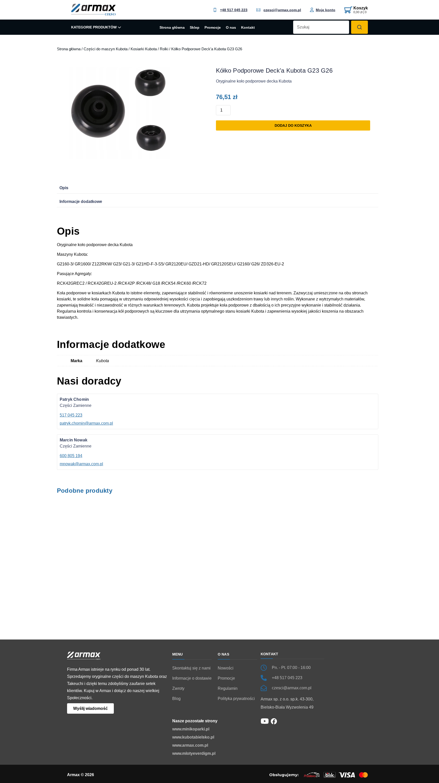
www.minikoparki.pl (190, 729)
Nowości (225, 668)
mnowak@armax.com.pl (81, 464)
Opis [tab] (63, 188)
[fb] (274, 721)
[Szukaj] (359, 27)
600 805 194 (71, 456)
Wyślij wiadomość (90, 708)
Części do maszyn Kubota (106, 49)
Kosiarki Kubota (144, 49)
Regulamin (228, 688)
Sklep (194, 28)
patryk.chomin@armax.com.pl (86, 423)
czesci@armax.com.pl (282, 10)
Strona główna (172, 28)
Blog (176, 698)
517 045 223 (71, 415)
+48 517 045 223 (233, 10)
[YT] (265, 720)
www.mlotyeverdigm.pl (193, 753)
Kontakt (248, 28)
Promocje (213, 28)
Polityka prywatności (236, 698)
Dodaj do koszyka (293, 125)
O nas (231, 28)
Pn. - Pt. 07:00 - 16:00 (291, 667)
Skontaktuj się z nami (191, 668)
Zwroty (178, 688)
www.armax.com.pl (190, 745)
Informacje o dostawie (192, 678)
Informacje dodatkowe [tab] (80, 201)
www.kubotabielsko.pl (193, 737)
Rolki (164, 49)
